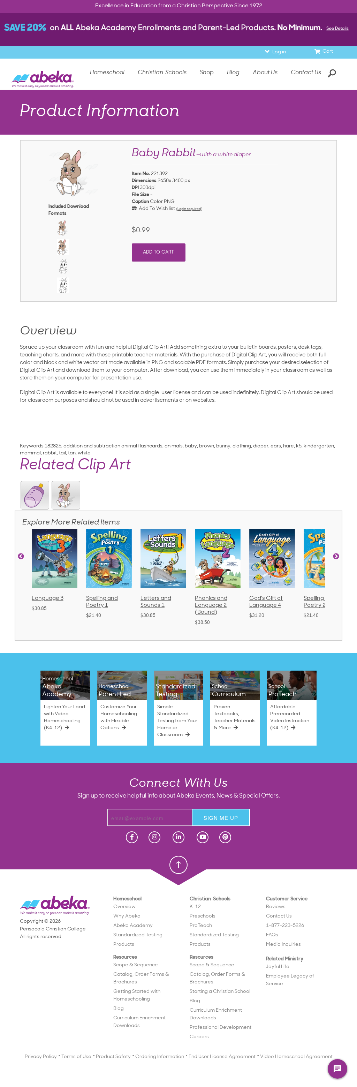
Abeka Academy (133, 925)
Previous (20, 556)
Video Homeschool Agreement (296, 1056)
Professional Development (220, 1027)
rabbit (50, 453)
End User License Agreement (222, 1056)
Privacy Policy (41, 1056)
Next (336, 556)
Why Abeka (126, 916)
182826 (53, 446)
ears (276, 446)
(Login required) (189, 209)
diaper (260, 446)
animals (174, 446)
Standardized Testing (137, 935)
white (84, 453)
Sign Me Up (221, 817)
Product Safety (113, 1056)
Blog (118, 1008)
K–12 (195, 906)
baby (191, 446)
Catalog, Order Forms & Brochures (141, 978)
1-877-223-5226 (285, 925)
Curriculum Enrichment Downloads (139, 1022)
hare (288, 446)
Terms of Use (76, 1056)
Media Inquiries (283, 944)
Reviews (276, 906)
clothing (242, 446)
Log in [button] (279, 52)
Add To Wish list (156, 208)
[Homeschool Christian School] (131, 837)
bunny (223, 446)
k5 (299, 446)
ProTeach (201, 925)
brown (206, 446)
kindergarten (319, 446)
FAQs (272, 935)
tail (62, 453)
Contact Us (306, 73)
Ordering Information (159, 1056)
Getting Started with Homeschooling (136, 995)
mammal (30, 453)
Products (123, 944)
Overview (124, 906)
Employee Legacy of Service (290, 980)
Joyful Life (277, 966)
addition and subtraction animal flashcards (112, 446)
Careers (199, 1037)
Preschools (202, 916)
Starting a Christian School (220, 991)
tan (72, 453)
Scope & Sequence (135, 965)
